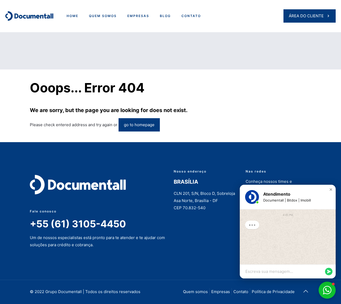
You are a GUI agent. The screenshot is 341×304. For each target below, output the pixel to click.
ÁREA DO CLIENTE (306, 15)
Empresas (220, 291)
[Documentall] (29, 16)
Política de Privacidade (273, 291)
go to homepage (139, 124)
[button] (331, 189)
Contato (240, 291)
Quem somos (195, 291)
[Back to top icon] (305, 291)
